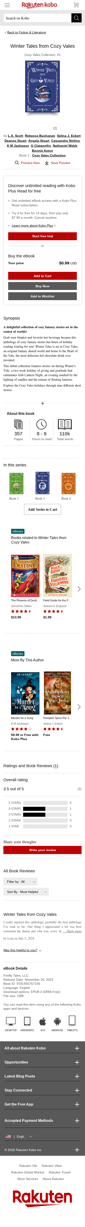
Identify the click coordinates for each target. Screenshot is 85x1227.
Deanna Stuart (16, 140)
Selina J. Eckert (69, 136)
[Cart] (76, 5)
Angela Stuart (38, 140)
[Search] (76, 17)
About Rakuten (53, 1179)
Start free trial (42, 236)
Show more (72, 931)
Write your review (42, 850)
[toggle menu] (7, 5)
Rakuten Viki (28, 1166)
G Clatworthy (41, 145)
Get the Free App (19, 1104)
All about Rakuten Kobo (25, 1048)
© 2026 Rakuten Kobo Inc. (23, 1150)
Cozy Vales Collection (49, 155)
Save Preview (60, 163)
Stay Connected (18, 1090)
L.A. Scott (15, 136)
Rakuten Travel (59, 1172)
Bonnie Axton (42, 150)
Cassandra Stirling (65, 140)
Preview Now (30, 163)
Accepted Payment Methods (29, 1121)
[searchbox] (42, 17)
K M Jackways (18, 145)
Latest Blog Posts (20, 1076)
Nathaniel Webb (65, 145)
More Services (27, 1179)
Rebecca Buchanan (40, 136)
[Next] (78, 588)
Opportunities (16, 1062)
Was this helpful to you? (20, 950)
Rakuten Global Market (27, 1172)
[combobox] (20, 881)
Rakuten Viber (52, 1166)
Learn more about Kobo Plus (32, 225)
